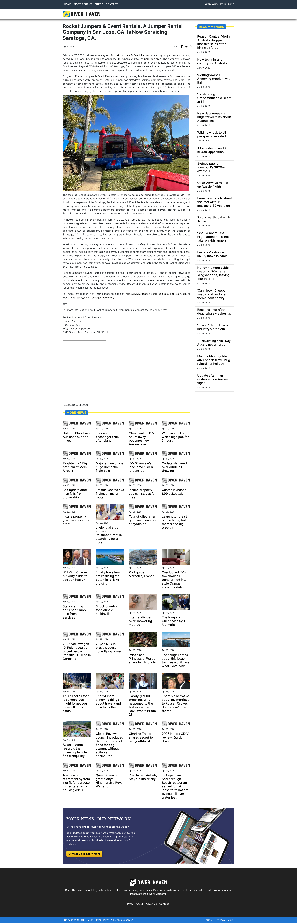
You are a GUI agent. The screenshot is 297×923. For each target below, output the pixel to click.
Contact (164, 903)
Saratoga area (152, 58)
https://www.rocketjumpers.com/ (95, 297)
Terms (208, 919)
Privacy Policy (224, 919)
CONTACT (112, 4)
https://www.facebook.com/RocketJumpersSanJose (156, 293)
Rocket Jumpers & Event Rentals (130, 55)
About (139, 903)
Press (130, 903)
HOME (67, 4)
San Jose (175, 76)
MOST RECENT (83, 4)
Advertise (151, 903)
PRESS (99, 4)
